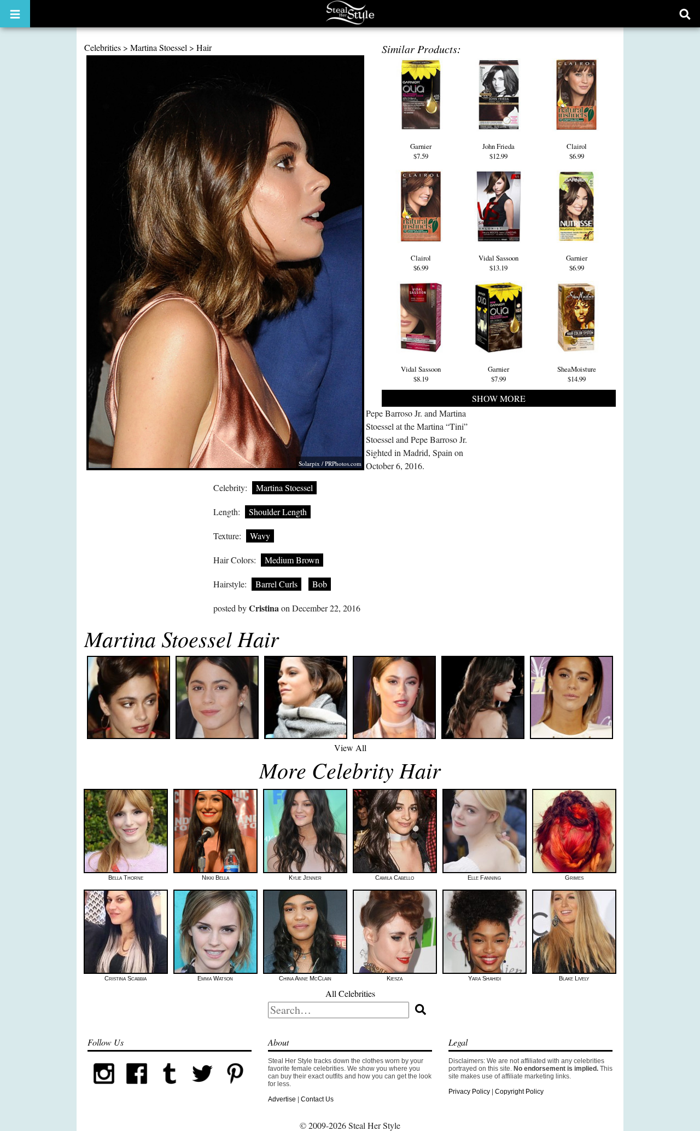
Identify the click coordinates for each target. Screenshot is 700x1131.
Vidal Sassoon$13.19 (498, 263)
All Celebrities (350, 993)
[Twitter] (202, 1088)
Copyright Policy (519, 1091)
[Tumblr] (169, 1088)
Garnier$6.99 (576, 263)
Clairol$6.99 (577, 151)
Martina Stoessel (158, 47)
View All (350, 747)
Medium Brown (292, 560)
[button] (15, 13)
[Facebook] (136, 1088)
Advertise (282, 1099)
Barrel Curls (276, 584)
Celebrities (102, 47)
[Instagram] (104, 1088)
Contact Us (317, 1099)
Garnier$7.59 (420, 151)
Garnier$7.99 (498, 374)
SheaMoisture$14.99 (576, 374)
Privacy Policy (469, 1091)
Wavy (260, 535)
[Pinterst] (235, 1088)
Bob (319, 584)
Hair (204, 47)
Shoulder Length (278, 511)
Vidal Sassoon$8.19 (421, 374)
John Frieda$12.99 (498, 151)
